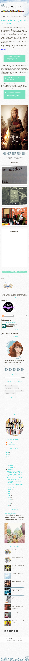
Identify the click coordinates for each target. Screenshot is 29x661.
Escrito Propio (14, 385)
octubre (10, 469)
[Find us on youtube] (22, 369)
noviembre (11, 467)
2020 (7, 454)
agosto (10, 489)
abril (9, 497)
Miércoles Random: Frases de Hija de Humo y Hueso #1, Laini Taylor (18, 590)
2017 (7, 460)
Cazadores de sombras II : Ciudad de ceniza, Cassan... (14, 471)
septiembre (11, 487)
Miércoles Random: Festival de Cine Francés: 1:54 (18, 582)
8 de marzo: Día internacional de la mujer (18, 621)
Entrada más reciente (9, 272)
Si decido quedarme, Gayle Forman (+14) (14, 481)
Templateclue (14, 638)
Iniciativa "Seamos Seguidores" (17, 549)
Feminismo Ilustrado (9, 390)
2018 (7, 458)
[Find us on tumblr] (18, 369)
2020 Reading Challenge (10, 322)
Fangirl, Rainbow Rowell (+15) (15, 484)
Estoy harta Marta (8, 388)
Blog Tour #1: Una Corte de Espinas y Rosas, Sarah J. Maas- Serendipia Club (18, 606)
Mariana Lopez (18, 640)
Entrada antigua (21, 272)
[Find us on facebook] (6, 369)
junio (9, 493)
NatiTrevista (7, 393)
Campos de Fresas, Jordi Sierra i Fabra (18, 597)
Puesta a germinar (10, 514)
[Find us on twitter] (10, 369)
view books (16, 329)
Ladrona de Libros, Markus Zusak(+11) (14, 475)
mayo (9, 495)
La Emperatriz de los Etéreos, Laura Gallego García (17, 574)
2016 (7, 462)
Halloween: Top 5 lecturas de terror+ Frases (14, 182)
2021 (7, 452)
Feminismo (16, 388)
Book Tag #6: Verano (16, 612)
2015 (8, 16)
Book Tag (7, 385)
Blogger (15, 297)
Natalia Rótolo (21, 157)
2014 (7, 505)
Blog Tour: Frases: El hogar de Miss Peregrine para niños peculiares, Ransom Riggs (14, 203)
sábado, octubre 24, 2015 (11, 157)
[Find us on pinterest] (14, 369)
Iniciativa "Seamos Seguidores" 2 (18, 557)
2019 (7, 456)
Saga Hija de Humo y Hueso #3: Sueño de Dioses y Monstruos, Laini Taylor (18, 567)
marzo (9, 499)
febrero (10, 501)
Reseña (13, 393)
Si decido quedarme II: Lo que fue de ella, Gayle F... (15, 478)
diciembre (10, 465)
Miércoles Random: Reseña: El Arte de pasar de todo (14, 224)
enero (9, 503)
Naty (7, 324)
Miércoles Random (19, 390)
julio (9, 491)
